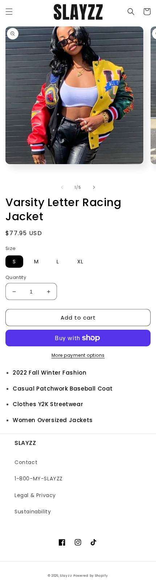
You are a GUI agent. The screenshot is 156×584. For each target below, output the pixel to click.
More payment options (78, 355)
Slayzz (66, 575)
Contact (26, 462)
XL (80, 261)
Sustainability (33, 511)
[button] (9, 12)
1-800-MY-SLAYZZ (39, 478)
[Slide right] (94, 187)
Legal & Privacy (35, 495)
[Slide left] (62, 187)
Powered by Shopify (90, 575)
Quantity (15, 277)
